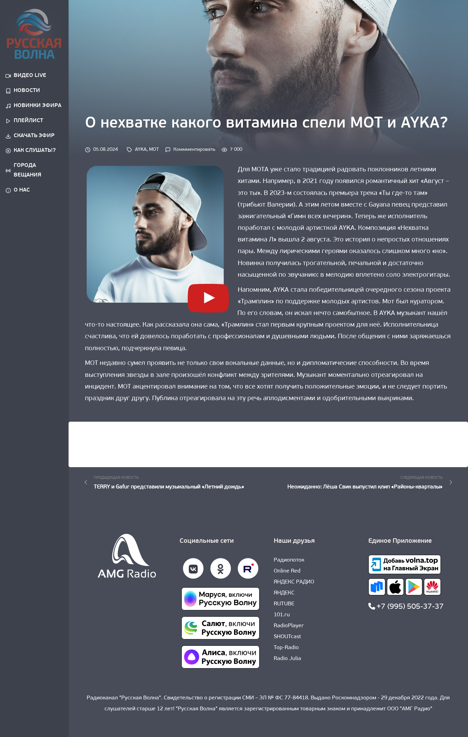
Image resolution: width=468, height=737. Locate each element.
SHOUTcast (287, 637)
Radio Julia (287, 658)
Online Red (287, 571)
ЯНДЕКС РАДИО (294, 582)
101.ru (282, 615)
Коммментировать (194, 149)
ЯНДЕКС (284, 593)
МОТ (154, 149)
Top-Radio (286, 647)
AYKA (141, 149)
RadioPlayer (289, 626)
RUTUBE (284, 604)
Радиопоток (289, 560)
